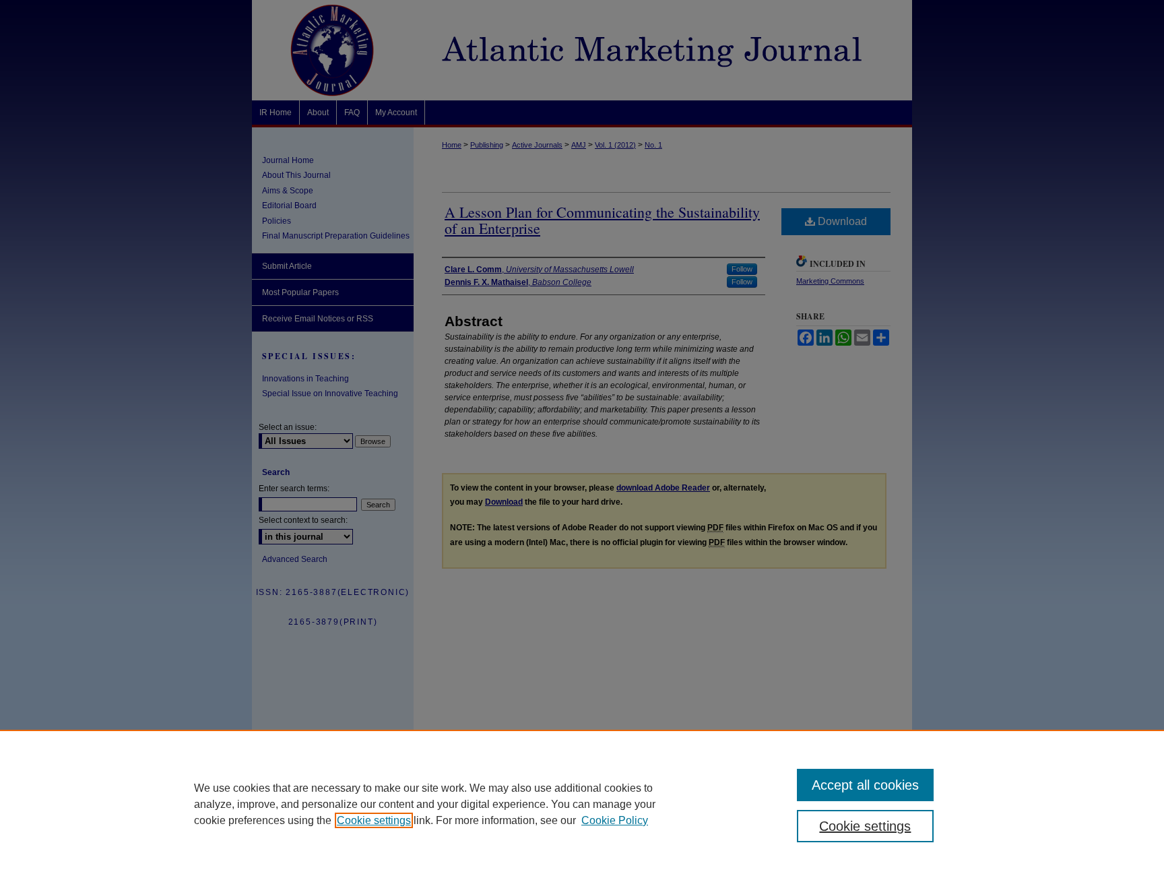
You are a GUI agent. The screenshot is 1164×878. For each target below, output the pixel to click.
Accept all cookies (865, 785)
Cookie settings (374, 820)
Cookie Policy (614, 820)
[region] (582, 804)
